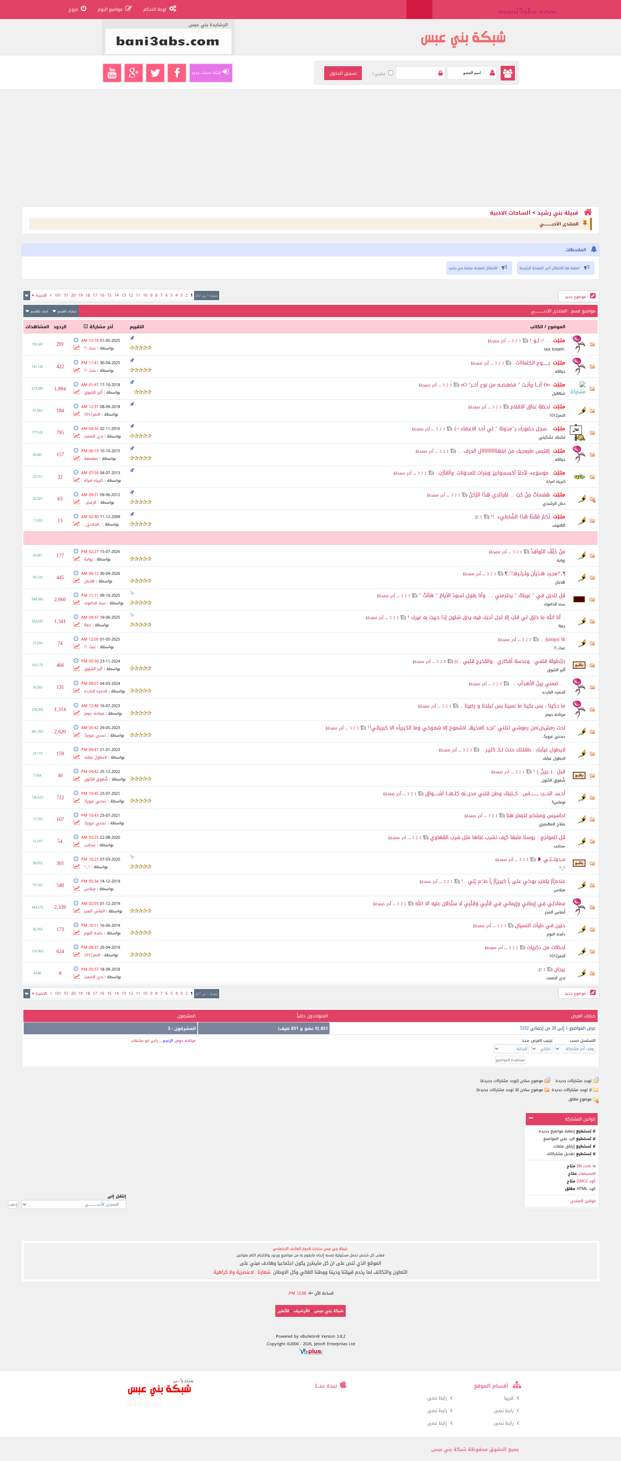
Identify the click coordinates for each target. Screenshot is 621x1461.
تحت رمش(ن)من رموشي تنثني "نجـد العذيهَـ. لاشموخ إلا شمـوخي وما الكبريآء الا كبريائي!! (466, 728)
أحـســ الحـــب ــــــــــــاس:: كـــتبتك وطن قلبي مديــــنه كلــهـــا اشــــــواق (495, 793)
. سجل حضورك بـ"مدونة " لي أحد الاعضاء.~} (502, 429)
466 (60, 665)
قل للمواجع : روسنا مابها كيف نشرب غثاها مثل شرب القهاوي (497, 837)
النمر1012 (557, 415)
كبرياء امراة (555, 481)
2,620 (60, 732)
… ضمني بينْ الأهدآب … (538, 683)
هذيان (560, 582)
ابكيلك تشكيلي (552, 437)
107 (60, 819)
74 (60, 643)
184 (60, 411)
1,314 (60, 709)
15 (109, 295)
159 (60, 754)
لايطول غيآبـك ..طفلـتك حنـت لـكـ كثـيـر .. (523, 750)
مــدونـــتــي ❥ (551, 859)
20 (73, 295)
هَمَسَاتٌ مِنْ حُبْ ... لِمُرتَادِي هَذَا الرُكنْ (509, 495)
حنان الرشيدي (554, 503)
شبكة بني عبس (329, 1311)
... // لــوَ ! (540, 340)
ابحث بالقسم (39, 311)
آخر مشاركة (101, 327)
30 (60, 775)
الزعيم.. (90, 502)
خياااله (560, 371)
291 (60, 344)
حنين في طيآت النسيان (540, 925)
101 (58, 295)
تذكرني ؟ (378, 74)
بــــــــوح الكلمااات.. (531, 363)
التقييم (137, 327)
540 (60, 885)
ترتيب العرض (541, 1040)
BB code (584, 1166)
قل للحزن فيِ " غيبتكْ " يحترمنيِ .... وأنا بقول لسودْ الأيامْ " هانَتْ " (492, 595)
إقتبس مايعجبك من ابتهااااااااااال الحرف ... (503, 451)
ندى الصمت (93, 436)
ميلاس (559, 890)
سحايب (559, 846)
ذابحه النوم (556, 934)
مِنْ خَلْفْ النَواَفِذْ (548, 552)
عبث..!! (90, 348)
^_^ (562, 868)
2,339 (60, 907)
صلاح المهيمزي (552, 824)
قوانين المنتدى (582, 1201)
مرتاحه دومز (555, 714)
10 (145, 295)
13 (123, 295)
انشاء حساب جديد (206, 73)
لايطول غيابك (554, 758)
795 (60, 433)
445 (60, 577)
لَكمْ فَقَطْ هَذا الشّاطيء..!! (520, 517)
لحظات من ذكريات (546, 947)
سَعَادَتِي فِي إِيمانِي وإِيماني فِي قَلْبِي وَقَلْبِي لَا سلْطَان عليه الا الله (490, 903)
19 (80, 295)
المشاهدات (37, 327)
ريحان (559, 969)
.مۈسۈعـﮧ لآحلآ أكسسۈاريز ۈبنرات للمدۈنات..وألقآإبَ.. (493, 473)
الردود (60, 327)
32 (60, 477)
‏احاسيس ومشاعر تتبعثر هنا (535, 815)
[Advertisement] (383, 156)
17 (95, 295)
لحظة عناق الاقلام (530, 407)
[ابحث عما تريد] (419, 9)
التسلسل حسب (582, 1040)
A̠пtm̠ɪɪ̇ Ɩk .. (552, 639)
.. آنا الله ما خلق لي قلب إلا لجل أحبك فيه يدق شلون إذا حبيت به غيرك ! (486, 617)
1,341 (60, 621)
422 (60, 366)
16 (102, 295)
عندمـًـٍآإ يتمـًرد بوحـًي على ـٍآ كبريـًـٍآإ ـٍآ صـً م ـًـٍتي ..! (513, 881)
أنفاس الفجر (555, 912)
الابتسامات (586, 1173)
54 (60, 841)
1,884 (60, 389)
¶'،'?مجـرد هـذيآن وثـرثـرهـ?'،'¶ (535, 573)
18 (88, 295)
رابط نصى (437, 1397)
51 (66, 295)
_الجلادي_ (92, 524)
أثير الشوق (93, 392)
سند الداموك (554, 604)
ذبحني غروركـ (554, 736)
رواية (561, 560)
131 (60, 687)
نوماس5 (558, 802)
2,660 (60, 599)
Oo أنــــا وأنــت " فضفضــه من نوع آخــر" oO (505, 385)
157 (60, 454)
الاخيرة (39, 295)
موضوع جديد (576, 297)
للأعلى (283, 1311)
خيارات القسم (67, 311)
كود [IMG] (586, 1181)
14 (116, 295)
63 (60, 499)
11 (138, 295)
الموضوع (556, 327)
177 (60, 555)
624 (60, 951)
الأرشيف (302, 1311)
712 (60, 797)
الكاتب (536, 327)
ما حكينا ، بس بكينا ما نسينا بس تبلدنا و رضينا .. (512, 706)
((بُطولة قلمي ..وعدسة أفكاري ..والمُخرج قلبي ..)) (510, 661)
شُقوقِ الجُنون (553, 780)
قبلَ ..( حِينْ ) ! (549, 772)
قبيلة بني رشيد (557, 213)
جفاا (561, 626)
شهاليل (558, 393)
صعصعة (91, 458)
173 (60, 929)
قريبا (509, 1397)
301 (60, 863)
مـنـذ (525, 1040)
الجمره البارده (553, 692)
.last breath (554, 349)
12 (131, 295)
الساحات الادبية (510, 213)
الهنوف (558, 525)
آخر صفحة (497, 341)
